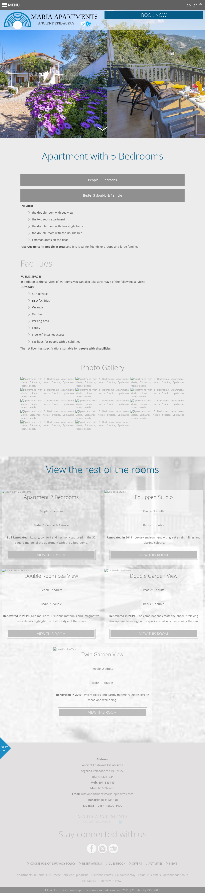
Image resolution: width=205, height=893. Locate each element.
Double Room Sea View (51, 575)
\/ (102, 128)
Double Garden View (154, 575)
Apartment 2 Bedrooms (51, 497)
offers (137, 863)
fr (200, 5)
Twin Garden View (102, 654)
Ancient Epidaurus (75, 875)
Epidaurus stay (125, 875)
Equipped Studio (154, 497)
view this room (51, 555)
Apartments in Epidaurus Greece (39, 875)
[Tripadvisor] (113, 849)
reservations (92, 863)
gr (195, 5)
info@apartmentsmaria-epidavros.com (107, 794)
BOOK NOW (154, 15)
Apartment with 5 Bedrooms (51, 20)
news (173, 863)
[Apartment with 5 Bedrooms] (47, 385)
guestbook (117, 863)
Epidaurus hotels (149, 875)
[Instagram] (102, 849)
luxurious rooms (102, 875)
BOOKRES (153, 890)
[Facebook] (92, 849)
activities (156, 863)
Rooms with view (110, 881)
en (189, 5)
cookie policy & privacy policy (52, 863)
